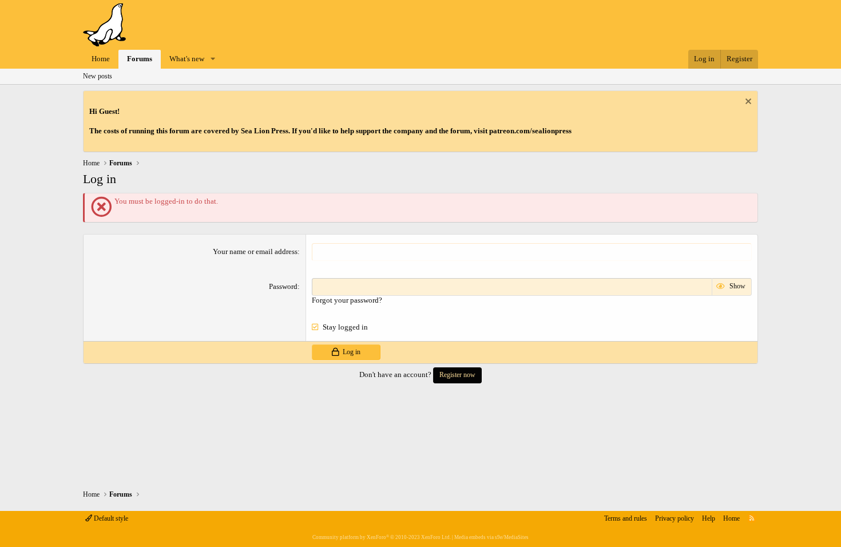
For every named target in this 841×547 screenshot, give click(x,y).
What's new (186, 58)
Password (283, 286)
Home (101, 58)
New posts (97, 76)
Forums (139, 58)
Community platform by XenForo (381, 537)
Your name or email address (255, 251)
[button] (212, 59)
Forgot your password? (347, 300)
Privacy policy (674, 518)
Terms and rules (625, 518)
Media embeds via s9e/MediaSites (491, 537)
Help (708, 518)
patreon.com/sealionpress (530, 130)
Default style (110, 518)
